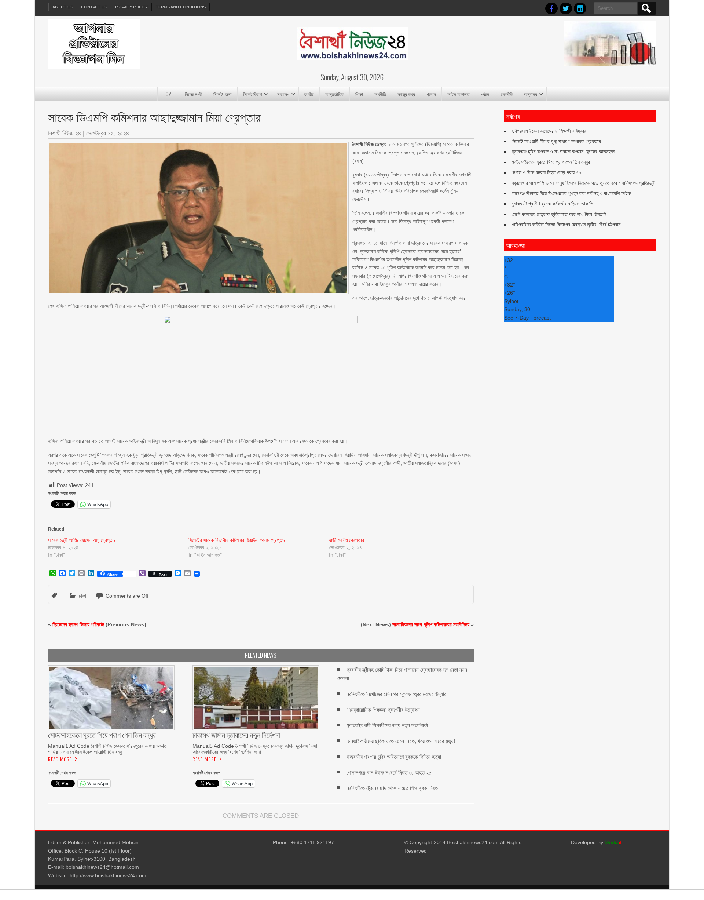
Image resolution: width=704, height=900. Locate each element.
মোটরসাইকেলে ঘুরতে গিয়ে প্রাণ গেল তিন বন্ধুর (550, 162)
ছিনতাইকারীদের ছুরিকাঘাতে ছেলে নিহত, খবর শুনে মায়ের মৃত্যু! (400, 741)
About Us (62, 7)
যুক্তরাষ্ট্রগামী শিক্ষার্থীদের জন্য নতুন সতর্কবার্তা (387, 725)
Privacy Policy (131, 7)
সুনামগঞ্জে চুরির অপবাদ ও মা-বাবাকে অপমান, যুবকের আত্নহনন (563, 151)
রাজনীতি (506, 94)
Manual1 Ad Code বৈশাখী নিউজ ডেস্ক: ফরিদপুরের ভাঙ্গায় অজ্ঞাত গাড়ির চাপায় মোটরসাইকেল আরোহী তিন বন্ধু (107, 749)
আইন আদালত (458, 94)
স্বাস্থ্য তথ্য (406, 94)
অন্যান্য (530, 94)
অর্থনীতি (380, 94)
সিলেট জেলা (222, 94)
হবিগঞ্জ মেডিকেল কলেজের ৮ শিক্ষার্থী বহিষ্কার (548, 131)
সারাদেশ (283, 94)
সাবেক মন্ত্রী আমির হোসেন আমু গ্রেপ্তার (82, 540)
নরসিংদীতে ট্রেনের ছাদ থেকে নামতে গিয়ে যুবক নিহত (392, 788)
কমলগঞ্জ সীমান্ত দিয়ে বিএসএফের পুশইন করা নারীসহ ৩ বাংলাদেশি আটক (571, 193)
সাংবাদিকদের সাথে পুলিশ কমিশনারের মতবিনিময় (430, 624)
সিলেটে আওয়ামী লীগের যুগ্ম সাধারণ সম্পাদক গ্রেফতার (556, 141)
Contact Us (94, 7)
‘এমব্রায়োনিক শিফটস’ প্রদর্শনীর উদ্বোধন (383, 710)
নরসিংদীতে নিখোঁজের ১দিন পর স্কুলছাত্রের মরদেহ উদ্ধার (396, 694)
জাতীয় (309, 94)
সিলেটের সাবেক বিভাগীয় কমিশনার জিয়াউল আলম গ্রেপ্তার (237, 540)
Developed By (596, 842)
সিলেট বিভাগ (252, 94)
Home (168, 94)
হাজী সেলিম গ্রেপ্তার (346, 540)
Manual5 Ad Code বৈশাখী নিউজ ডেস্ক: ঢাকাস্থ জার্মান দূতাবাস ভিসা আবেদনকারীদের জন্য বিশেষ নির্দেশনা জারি (254, 749)
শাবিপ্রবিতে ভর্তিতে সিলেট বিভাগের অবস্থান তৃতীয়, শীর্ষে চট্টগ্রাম (565, 224)
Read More (60, 759)
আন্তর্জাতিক (334, 94)
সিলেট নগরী (193, 94)
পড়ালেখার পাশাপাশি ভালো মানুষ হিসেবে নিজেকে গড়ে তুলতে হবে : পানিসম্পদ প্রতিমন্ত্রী (583, 183)
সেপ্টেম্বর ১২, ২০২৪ (107, 133)
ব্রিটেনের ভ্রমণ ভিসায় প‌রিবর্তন (78, 624)
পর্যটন (485, 94)
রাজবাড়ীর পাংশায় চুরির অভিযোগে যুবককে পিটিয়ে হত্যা (393, 757)
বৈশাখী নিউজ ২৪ (64, 133)
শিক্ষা (359, 94)
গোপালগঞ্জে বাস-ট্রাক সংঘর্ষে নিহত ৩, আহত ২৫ (389, 772)
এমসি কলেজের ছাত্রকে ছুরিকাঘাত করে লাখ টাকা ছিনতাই (558, 214)
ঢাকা (82, 596)
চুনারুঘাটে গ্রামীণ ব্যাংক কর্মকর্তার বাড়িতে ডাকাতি (552, 204)
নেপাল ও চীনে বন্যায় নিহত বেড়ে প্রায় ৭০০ (547, 172)
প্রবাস (431, 94)
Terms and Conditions (181, 7)
